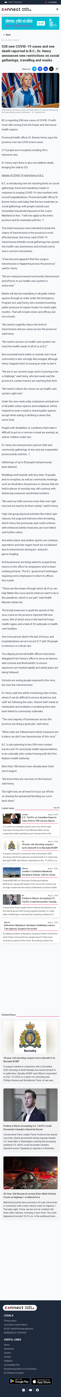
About (6, 1345)
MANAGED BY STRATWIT (15, 1333)
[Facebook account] (37, 1390)
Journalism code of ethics (15, 1325)
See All (56, 808)
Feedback (8, 1361)
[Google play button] (19, 1381)
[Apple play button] (41, 1381)
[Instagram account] (23, 1390)
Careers (7, 1353)
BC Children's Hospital (13, 1373)
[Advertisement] (30, 977)
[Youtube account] (30, 1390)
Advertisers (9, 1349)
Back (8, 34)
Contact (7, 1357)
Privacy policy (10, 1321)
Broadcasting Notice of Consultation (20, 1369)
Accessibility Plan (12, 1365)
